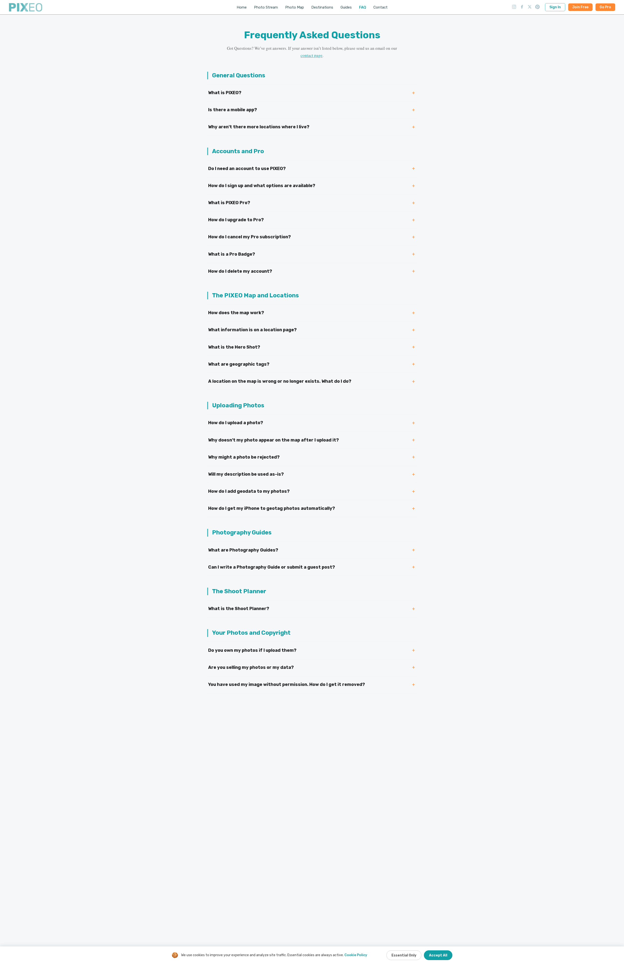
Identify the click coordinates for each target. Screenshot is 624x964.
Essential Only (403, 955)
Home (242, 7)
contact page (311, 55)
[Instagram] (514, 7)
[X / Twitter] (529, 7)
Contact (380, 7)
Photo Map (294, 7)
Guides (346, 7)
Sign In (555, 7)
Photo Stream (266, 7)
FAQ (362, 7)
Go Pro (605, 7)
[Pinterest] (537, 7)
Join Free (580, 7)
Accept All (438, 955)
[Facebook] (522, 7)
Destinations (322, 7)
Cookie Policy (355, 955)
